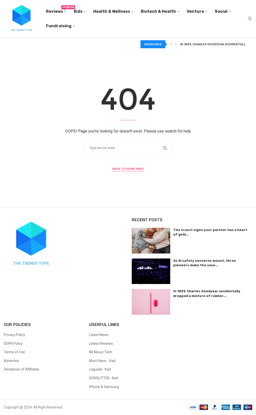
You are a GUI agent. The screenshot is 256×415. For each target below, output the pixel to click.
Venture (195, 11)
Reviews (56, 10)
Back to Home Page (128, 168)
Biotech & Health (158, 11)
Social (221, 11)
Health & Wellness (111, 11)
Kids (78, 11)
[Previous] (171, 44)
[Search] (249, 19)
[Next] (176, 44)
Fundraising (59, 26)
